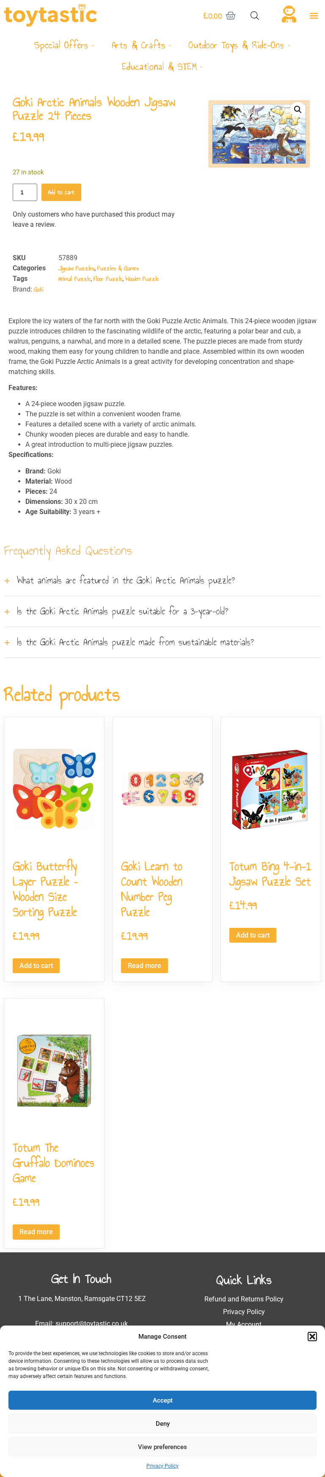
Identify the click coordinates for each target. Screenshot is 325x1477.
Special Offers (61, 45)
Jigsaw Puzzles (76, 268)
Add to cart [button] (36, 966)
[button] (312, 1336)
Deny (163, 1423)
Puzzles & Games (118, 268)
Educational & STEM (159, 66)
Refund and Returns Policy (244, 1299)
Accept (163, 1400)
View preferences (162, 1447)
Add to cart (61, 192)
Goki (38, 289)
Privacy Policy (162, 1466)
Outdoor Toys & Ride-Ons (236, 45)
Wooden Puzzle (142, 279)
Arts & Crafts (138, 45)
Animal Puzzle (74, 279)
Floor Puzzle (108, 279)
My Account (244, 1324)
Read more (144, 966)
